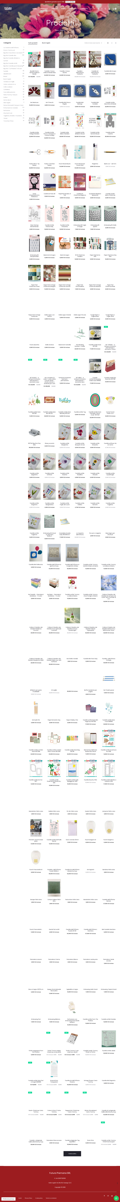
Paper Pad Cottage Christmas (34, 315)
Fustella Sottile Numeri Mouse (95, 133)
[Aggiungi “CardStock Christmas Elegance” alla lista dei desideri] (84, 175)
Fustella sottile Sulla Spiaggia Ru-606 (72, 780)
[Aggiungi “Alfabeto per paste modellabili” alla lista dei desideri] (41, 672)
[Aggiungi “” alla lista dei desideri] (78, 672)
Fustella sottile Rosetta (64, 474)
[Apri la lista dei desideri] (69, 425)
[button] (38, 56)
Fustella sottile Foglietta (110, 504)
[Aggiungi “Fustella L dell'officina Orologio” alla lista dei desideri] (114, 640)
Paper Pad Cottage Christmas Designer (49, 285)
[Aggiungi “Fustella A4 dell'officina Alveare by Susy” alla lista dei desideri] (78, 851)
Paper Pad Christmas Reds (110, 285)
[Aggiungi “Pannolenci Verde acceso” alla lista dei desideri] (114, 941)
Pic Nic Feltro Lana (72, 811)
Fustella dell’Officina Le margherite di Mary (72, 565)
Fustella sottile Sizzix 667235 (95, 345)
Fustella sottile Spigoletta (34, 474)
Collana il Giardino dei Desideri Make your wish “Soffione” (54, 660)
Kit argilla (54, 690)
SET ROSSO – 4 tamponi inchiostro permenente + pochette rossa (34, 380)
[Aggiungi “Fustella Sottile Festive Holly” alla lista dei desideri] (53, 207)
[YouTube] (98, 8)
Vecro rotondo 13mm (72, 840)
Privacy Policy (28, 1198)
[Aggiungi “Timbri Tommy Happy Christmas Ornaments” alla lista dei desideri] (59, 1032)
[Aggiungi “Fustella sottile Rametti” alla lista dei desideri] (99, 485)
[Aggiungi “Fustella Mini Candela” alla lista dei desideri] (99, 84)
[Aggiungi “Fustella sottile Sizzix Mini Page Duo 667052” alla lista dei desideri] (96, 701)
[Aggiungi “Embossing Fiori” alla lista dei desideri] (41, 1001)
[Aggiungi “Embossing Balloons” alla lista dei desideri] (59, 1001)
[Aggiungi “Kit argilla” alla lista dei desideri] (59, 672)
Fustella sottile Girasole (95, 474)
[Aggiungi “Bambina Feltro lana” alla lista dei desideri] (114, 851)
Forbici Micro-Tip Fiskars (34, 164)
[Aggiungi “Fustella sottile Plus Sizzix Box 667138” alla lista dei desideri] (114, 359)
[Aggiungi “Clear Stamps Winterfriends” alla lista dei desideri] (38, 207)
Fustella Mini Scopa (110, 71)
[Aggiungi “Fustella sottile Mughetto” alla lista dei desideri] (38, 485)
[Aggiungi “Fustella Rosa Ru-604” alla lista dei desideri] (96, 761)
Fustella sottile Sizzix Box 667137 (49, 412)
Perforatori (7, 110)
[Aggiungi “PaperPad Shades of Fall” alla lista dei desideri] (69, 175)
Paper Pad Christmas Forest (34, 285)
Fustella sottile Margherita (64, 444)
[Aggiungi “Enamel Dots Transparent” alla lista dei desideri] (59, 1062)
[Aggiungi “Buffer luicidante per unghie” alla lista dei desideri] (96, 672)
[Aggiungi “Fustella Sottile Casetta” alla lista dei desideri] (114, 114)
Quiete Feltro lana (90, 811)
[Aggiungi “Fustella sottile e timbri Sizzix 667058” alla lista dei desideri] (41, 731)
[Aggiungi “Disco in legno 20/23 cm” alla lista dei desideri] (41, 971)
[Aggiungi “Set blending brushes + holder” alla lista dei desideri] (84, 326)
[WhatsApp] (101, 8)
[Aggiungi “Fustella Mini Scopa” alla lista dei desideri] (114, 53)
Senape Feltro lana (36, 899)
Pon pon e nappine (95, 533)
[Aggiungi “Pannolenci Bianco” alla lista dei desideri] (78, 941)
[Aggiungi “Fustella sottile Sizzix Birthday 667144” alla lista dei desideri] (69, 393)
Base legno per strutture (110, 533)
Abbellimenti (7, 74)
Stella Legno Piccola (80, 315)
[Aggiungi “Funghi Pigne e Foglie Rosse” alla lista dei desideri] (99, 296)
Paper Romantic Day (54, 720)
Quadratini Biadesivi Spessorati (95, 194)
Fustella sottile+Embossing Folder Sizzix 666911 (95, 379)
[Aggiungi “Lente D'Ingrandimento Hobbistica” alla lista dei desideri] (38, 175)
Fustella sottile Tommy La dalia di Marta (72, 595)
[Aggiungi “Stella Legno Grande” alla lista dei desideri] (69, 296)
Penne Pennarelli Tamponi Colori (13, 105)
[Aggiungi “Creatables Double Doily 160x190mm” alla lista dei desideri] (69, 515)
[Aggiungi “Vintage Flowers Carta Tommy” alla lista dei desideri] (96, 1062)
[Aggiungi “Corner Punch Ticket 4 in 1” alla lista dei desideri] (114, 393)
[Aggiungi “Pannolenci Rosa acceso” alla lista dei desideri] (59, 1122)
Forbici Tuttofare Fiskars (49, 164)
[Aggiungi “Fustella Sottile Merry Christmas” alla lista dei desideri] (114, 175)
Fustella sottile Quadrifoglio (110, 474)
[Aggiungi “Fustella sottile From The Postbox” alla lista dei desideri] (96, 1001)
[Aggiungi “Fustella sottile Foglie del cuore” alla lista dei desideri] (69, 485)
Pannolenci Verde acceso (108, 960)
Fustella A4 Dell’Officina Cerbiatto (95, 72)
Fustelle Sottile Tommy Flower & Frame (90, 1051)
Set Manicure (34, 102)
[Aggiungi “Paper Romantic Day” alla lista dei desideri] (59, 701)
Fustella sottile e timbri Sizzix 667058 (36, 750)
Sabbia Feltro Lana (54, 811)
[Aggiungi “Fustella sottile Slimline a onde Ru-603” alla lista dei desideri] (114, 761)
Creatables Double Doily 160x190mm (64, 533)
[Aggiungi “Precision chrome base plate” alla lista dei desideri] (41, 821)
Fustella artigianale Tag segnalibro (72, 1141)
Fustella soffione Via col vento (110, 444)
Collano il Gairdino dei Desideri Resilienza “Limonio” (36, 628)
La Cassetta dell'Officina (11, 47)
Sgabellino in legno (72, 989)
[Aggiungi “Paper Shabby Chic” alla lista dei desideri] (78, 701)
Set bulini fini (36, 720)
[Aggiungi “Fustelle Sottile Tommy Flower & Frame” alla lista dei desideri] (96, 1032)
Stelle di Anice (49, 345)
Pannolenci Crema (54, 959)
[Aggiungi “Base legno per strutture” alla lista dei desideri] (114, 515)
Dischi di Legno (64, 255)
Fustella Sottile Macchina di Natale (110, 103)
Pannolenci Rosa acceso (54, 1140)
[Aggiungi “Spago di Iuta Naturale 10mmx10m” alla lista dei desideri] (59, 971)
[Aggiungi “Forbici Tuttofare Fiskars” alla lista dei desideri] (53, 145)
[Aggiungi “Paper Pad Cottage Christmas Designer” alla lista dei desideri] (53, 266)
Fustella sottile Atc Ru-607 (36, 780)
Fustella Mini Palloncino (36, 564)
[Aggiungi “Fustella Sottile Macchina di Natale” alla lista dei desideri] (114, 84)
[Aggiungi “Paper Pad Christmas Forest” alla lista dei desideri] (38, 266)
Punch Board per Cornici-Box (80, 164)
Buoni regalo (46, 43)
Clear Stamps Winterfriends (34, 225)
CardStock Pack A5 (49, 194)
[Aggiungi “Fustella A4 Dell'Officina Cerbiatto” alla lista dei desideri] (99, 53)
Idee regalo (7, 103)
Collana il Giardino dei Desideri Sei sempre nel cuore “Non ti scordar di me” (109, 597)
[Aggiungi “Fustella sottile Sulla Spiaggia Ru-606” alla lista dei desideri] (78, 761)
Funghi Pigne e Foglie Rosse (95, 315)
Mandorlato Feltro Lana (36, 811)
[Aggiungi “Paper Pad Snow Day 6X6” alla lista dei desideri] (114, 237)
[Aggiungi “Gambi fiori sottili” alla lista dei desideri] (59, 911)
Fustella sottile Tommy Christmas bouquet (109, 1141)
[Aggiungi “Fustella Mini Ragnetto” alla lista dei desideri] (114, 1062)
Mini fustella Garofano (108, 929)
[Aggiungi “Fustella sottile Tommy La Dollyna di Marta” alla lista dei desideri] (114, 546)
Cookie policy (39, 1198)
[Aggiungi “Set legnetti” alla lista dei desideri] (96, 851)
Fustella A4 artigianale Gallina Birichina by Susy (108, 1111)
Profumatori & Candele (11, 108)
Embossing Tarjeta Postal (108, 989)
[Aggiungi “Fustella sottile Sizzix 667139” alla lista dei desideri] (38, 393)
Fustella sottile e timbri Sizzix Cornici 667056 (54, 750)
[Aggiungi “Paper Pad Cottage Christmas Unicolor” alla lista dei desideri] (69, 266)
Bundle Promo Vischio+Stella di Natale (34, 72)
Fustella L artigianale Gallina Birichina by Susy (36, 1141)
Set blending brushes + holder (80, 345)
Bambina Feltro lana (109, 869)
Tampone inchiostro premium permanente (65, 379)
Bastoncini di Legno (49, 255)
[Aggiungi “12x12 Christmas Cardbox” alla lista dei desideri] (84, 237)
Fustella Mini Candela (95, 103)
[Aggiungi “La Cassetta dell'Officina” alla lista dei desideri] (84, 515)
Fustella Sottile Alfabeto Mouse (80, 133)
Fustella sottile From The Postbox (90, 1020)
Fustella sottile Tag (80, 412)
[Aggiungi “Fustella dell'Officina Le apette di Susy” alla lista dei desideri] (59, 546)
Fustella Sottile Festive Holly (49, 225)
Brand (5, 76)
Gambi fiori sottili (54, 929)
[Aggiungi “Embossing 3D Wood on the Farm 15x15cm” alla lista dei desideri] (53, 515)
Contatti (84, 9)
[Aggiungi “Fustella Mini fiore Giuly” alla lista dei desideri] (96, 640)
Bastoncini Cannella (65, 345)
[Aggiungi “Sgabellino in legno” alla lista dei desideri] (78, 971)
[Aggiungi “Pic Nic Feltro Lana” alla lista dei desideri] (78, 793)
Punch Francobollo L (36, 929)
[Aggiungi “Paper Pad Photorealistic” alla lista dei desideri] (84, 266)
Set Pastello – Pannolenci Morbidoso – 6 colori (36, 595)
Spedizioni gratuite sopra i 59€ (60, 2)
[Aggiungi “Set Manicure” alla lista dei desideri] (38, 84)
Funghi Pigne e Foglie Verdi (110, 315)
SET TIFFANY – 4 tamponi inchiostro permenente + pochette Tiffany (110, 347)
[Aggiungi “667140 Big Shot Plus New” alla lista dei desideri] (38, 425)
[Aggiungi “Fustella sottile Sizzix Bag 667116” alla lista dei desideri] (78, 731)
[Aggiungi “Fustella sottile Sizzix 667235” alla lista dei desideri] (99, 326)
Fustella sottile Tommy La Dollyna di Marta (109, 565)
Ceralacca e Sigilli (9, 82)
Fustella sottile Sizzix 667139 (34, 412)
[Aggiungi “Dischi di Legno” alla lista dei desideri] (69, 237)
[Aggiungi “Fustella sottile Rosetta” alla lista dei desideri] (69, 455)
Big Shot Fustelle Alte (10, 55)
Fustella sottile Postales (109, 1019)
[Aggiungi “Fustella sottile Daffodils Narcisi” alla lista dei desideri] (59, 821)
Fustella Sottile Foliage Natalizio (34, 133)
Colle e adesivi (8, 87)
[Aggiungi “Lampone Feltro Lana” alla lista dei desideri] (114, 793)
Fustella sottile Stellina (79, 504)
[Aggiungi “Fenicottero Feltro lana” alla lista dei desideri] (78, 881)
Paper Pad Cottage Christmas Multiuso (95, 285)
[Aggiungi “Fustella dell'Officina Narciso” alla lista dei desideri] (114, 881)
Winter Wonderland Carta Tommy (90, 1111)
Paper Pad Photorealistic (80, 285)
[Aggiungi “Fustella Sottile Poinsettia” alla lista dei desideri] (69, 207)
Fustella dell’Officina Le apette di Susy (54, 565)
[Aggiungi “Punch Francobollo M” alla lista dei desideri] (41, 851)
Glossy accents (49, 443)
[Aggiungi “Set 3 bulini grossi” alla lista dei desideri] (114, 672)
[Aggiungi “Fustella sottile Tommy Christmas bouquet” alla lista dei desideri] (114, 1122)
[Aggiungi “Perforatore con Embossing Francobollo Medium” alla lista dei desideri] (78, 1001)
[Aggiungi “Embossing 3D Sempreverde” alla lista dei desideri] (38, 237)
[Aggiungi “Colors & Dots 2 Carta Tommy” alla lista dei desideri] (59, 1092)
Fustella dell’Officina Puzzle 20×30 (72, 930)
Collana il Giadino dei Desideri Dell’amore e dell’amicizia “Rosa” (108, 628)
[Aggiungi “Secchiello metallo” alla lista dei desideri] (78, 640)
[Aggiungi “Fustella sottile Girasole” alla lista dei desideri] (99, 455)
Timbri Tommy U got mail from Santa (72, 1051)
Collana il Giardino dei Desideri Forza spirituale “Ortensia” (54, 628)
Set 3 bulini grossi (108, 690)
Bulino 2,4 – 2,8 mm (110, 164)
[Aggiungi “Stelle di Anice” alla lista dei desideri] (53, 326)
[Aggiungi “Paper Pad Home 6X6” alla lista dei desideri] (99, 237)
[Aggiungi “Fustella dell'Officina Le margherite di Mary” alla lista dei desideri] (78, 546)
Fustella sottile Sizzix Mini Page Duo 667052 (90, 720)
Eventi (63, 9)
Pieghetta (95, 164)
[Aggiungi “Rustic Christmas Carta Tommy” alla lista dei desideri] (41, 1092)
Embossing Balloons (54, 1019)
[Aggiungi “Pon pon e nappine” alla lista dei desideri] (99, 515)
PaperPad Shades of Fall (65, 194)
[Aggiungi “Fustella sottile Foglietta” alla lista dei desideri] (114, 485)
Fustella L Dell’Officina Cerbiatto (80, 72)
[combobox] (93, 43)
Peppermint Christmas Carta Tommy (72, 1111)
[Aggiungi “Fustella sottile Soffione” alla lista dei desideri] (53, 455)
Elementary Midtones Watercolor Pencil (90, 750)
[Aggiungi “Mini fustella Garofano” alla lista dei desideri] (114, 911)
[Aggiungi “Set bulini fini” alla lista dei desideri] (41, 701)
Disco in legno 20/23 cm (35, 989)
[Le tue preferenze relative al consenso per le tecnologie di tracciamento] (8, 1199)
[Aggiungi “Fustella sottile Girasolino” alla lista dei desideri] (99, 425)
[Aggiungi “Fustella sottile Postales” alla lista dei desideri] (114, 1001)
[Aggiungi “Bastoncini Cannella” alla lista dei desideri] (69, 326)
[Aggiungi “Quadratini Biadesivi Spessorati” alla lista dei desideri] (99, 175)
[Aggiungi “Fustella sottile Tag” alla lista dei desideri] (84, 393)
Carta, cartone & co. (10, 84)
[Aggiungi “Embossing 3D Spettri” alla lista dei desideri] (99, 207)
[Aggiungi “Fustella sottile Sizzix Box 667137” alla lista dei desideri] (53, 393)
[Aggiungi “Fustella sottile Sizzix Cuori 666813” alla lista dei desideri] (114, 701)
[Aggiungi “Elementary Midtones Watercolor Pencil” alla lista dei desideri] (96, 731)
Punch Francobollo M (36, 869)
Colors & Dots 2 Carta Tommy (54, 1111)
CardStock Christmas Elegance (80, 194)
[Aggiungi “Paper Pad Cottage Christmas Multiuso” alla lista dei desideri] (99, 266)
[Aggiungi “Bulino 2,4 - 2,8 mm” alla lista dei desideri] (114, 145)
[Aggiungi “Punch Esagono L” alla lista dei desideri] (114, 821)
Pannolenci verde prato (90, 959)
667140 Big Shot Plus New (34, 444)
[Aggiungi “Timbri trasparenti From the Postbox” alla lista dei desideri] (41, 1032)
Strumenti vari (8, 113)
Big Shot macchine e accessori (13, 53)
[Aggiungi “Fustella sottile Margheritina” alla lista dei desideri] (53, 485)
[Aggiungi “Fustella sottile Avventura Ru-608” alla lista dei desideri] (114, 731)
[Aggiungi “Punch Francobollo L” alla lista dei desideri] (41, 911)
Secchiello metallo (72, 659)
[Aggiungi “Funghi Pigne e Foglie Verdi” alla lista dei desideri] (114, 296)
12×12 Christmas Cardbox (80, 255)
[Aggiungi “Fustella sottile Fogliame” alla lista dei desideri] (38, 515)
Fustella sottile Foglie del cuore (65, 504)
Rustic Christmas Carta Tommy (36, 1111)
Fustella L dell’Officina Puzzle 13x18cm (54, 870)
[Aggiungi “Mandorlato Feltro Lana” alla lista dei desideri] (41, 793)
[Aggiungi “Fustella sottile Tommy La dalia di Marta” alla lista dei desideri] (78, 576)
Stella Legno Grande (65, 315)
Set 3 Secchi (49, 102)
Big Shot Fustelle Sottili (10, 63)
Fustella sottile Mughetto (34, 504)
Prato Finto (90, 1140)
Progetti (73, 9)
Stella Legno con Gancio (49, 315)
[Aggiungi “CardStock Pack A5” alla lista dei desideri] (53, 175)
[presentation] (75, 59)
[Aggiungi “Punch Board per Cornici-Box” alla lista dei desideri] (84, 145)
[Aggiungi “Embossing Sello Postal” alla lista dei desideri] (96, 971)
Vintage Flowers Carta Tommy (90, 1081)
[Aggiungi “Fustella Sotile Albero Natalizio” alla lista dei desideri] (69, 114)
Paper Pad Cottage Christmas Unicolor (65, 285)
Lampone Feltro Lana (108, 811)
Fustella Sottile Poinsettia (64, 225)
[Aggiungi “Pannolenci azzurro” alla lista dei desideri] (41, 941)
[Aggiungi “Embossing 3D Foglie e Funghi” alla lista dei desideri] (84, 207)
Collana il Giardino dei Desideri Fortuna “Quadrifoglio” (72, 628)
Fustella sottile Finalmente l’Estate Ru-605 (54, 781)
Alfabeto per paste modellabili (36, 690)
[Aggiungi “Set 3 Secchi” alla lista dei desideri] (53, 84)
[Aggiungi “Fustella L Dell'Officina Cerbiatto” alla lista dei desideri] (84, 53)
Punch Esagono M (90, 840)
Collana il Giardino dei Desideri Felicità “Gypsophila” (90, 628)
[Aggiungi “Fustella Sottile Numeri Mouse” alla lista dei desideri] (99, 114)
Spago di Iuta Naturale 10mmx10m (54, 990)
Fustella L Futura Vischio (65, 71)
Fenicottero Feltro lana (72, 899)
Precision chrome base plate (36, 840)
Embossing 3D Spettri (95, 225)
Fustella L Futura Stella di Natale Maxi (49, 71)
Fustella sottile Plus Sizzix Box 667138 (110, 378)
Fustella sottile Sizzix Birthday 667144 (65, 412)
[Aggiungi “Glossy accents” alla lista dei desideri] (53, 425)
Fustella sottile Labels (108, 1051)
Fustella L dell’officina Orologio (108, 659)
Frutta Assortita (34, 345)
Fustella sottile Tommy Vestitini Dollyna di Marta (90, 565)
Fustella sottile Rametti (95, 504)
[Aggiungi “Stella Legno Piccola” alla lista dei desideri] (84, 296)
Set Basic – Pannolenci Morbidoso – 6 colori (54, 595)
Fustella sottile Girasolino (95, 444)
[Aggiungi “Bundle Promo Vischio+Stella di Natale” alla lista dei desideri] (38, 53)
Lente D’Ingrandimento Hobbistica (34, 195)
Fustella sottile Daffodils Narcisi (54, 840)
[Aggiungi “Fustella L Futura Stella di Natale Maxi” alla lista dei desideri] (53, 53)
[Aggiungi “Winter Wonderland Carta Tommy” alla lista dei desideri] (96, 1092)
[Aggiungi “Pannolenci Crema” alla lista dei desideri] (59, 941)
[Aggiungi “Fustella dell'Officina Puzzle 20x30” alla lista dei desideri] (78, 911)
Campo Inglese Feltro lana (54, 900)
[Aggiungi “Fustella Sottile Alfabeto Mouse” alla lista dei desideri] (84, 114)
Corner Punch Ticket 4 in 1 (110, 412)
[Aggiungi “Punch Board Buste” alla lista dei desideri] (69, 145)
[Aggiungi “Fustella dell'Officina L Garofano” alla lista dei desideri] (96, 911)
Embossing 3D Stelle (110, 225)
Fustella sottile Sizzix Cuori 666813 (109, 720)
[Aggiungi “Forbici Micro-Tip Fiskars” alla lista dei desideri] (38, 145)
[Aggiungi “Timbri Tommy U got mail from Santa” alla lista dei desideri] (78, 1032)
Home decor (7, 100)
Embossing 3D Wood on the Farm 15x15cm (49, 534)
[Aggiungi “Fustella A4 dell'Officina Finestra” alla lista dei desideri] (78, 1062)
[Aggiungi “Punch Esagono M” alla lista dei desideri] (96, 821)
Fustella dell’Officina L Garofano (90, 930)
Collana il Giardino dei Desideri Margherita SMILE (36, 659)
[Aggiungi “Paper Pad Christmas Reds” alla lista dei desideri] (114, 266)
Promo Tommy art (9, 50)
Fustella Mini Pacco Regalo (65, 103)
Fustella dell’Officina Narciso (109, 900)
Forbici (5, 97)
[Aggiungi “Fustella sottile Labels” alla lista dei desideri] (114, 1032)
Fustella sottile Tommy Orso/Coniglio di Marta (90, 595)
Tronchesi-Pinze (8, 121)
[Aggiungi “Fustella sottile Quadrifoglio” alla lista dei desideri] (114, 455)
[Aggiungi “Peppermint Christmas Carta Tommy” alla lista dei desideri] (78, 1092)
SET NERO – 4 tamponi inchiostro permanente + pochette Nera (80, 380)
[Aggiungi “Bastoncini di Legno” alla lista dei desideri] (53, 237)
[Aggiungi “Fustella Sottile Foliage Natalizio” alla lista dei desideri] (38, 114)
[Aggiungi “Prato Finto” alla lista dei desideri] (96, 1122)
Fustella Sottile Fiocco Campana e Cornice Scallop (49, 134)
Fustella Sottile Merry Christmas (110, 194)
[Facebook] (104, 1195)
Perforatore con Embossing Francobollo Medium (72, 1020)
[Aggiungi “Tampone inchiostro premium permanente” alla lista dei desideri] (69, 359)
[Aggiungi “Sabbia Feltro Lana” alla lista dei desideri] (59, 793)
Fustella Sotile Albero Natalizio (64, 133)
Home (35, 9)
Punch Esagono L (109, 840)
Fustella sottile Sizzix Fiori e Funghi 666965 (35, 1081)
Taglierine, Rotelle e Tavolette (13, 116)
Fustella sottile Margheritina (49, 504)
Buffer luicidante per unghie (90, 690)
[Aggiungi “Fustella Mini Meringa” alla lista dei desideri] (84, 84)
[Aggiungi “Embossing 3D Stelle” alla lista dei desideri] (114, 207)
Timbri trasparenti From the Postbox (36, 1051)
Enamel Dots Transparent (54, 1081)
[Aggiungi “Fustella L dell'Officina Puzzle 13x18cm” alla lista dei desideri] (59, 851)
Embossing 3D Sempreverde (34, 255)
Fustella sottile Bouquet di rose (80, 444)
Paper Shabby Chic (72, 720)
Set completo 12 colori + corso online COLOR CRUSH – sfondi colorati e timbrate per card (49, 380)
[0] (113, 9)
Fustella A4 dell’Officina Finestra (72, 1081)
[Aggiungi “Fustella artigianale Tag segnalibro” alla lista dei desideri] (78, 1122)
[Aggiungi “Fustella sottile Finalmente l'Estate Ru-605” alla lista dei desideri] (59, 761)
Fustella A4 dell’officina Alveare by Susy (72, 870)
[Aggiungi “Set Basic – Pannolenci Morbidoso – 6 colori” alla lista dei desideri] (59, 576)
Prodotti (44, 9)
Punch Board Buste (64, 164)
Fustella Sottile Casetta (110, 133)
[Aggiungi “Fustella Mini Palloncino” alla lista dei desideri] (41, 546)
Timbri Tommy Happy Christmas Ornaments (54, 1051)
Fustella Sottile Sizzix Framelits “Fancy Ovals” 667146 (95, 413)
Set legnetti (90, 869)
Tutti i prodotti (32, 43)
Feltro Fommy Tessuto (10, 95)
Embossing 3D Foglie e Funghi (80, 225)
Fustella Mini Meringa (80, 103)
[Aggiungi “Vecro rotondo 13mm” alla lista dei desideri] (78, 821)
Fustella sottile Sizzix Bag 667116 (72, 750)
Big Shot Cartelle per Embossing (13, 66)
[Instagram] (94, 8)
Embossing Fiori (36, 1019)
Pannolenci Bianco (72, 959)
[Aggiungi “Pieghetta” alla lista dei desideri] (99, 145)
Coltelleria (7, 89)
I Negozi (54, 9)
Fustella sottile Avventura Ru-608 (108, 750)
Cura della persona (9, 92)
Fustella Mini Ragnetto (108, 1080)
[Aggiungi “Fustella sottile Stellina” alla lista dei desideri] (84, 485)
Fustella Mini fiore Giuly (90, 659)
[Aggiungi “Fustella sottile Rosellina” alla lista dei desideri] (84, 455)
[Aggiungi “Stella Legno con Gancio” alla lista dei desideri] (53, 296)
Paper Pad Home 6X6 (95, 255)
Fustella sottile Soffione (49, 474)
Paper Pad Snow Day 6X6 (110, 255)
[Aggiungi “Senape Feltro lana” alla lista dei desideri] (41, 881)
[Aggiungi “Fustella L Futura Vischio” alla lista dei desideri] (69, 53)
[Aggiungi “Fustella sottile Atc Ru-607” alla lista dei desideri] (41, 761)
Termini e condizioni (51, 1198)
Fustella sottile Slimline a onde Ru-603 (108, 780)
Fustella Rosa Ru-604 (90, 780)
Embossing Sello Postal (90, 989)
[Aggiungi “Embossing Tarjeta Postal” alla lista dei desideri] (114, 971)
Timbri (5, 118)
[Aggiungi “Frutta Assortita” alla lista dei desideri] (38, 326)
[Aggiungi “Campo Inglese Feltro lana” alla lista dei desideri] (59, 881)
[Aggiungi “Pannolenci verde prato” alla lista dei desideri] (96, 941)
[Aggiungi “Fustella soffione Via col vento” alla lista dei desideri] (114, 425)
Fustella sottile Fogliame (34, 533)
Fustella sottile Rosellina (79, 474)
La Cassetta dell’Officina (80, 533)
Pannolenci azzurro (36, 959)
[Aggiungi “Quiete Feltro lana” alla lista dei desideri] (96, 793)
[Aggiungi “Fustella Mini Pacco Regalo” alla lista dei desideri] (69, 84)
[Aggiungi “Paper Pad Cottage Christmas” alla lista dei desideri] (38, 296)
